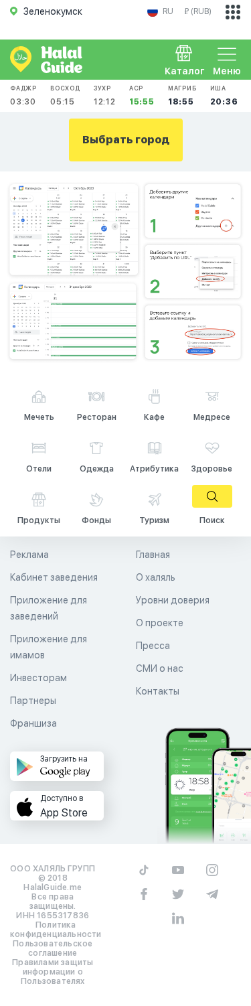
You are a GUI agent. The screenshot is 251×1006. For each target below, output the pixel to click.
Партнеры (33, 700)
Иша (224, 95)
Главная (153, 554)
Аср (142, 95)
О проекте (159, 623)
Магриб (182, 95)
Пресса (153, 645)
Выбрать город (125, 139)
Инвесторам (38, 677)
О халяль (155, 577)
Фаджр (23, 95)
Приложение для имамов (48, 647)
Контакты (157, 691)
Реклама (29, 554)
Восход (65, 95)
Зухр (105, 95)
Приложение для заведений (48, 608)
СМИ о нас (159, 668)
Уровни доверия (173, 600)
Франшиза (33, 723)
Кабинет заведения (54, 577)
